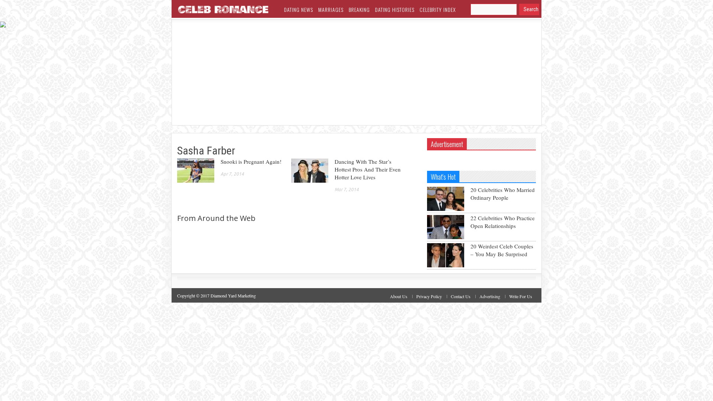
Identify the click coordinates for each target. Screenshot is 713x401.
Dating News (298, 9)
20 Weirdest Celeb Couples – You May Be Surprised (502, 250)
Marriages (331, 9)
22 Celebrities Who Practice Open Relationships (503, 221)
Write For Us (520, 296)
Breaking (359, 9)
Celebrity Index (438, 9)
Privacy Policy (429, 296)
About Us (398, 296)
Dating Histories (394, 9)
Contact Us (461, 296)
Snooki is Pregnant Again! (251, 161)
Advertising (489, 296)
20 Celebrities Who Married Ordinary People (503, 193)
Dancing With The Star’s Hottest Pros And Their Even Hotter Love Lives (368, 169)
